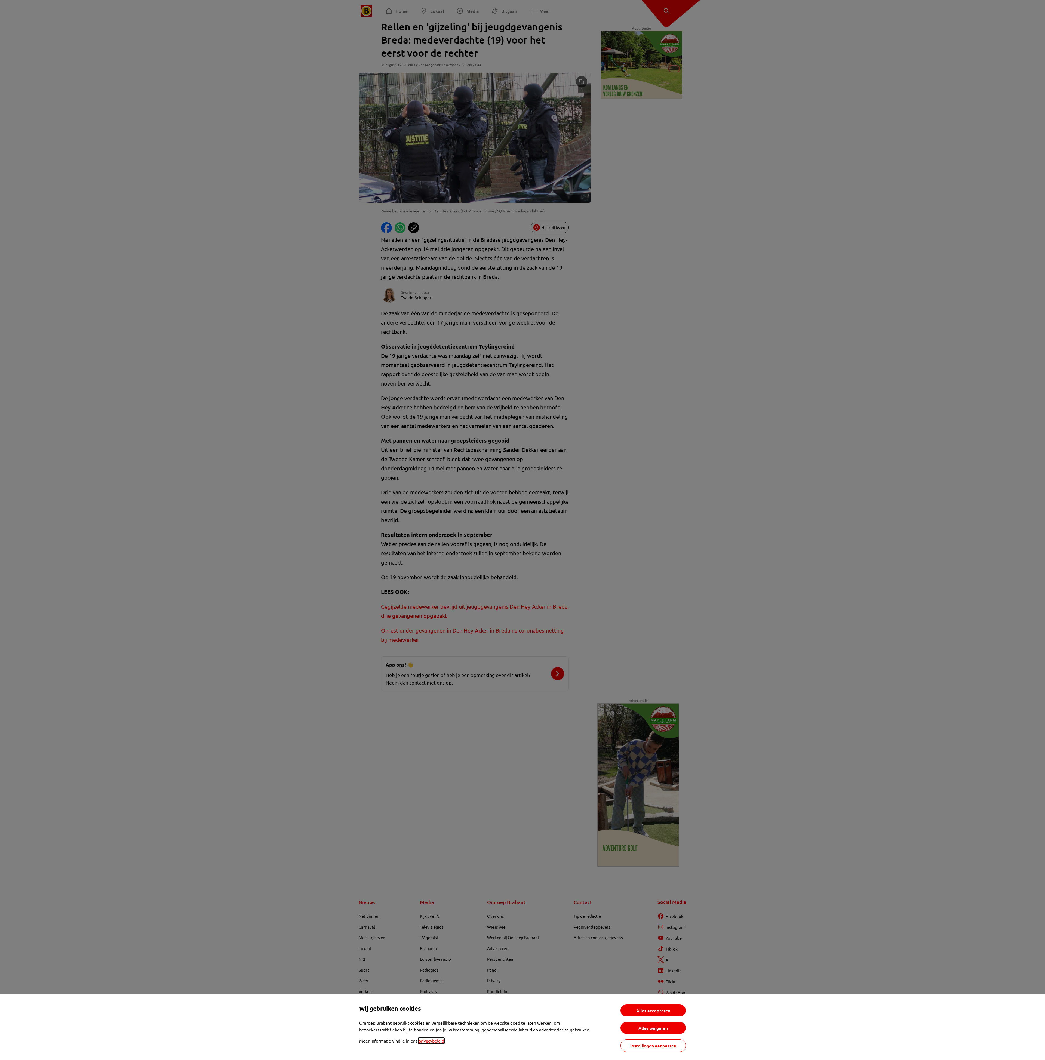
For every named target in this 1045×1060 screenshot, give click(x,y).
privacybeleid (431, 1040)
